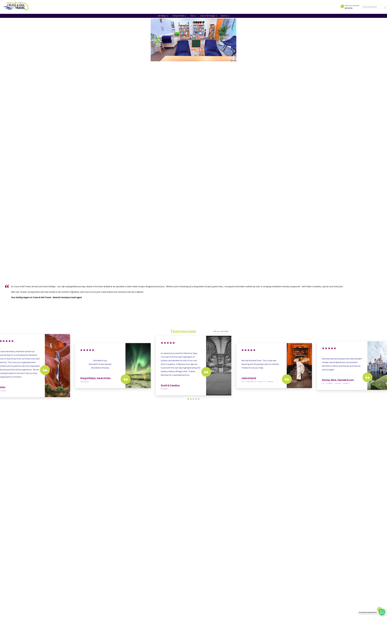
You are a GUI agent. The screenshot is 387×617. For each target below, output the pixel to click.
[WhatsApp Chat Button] (382, 612)
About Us (224, 16)
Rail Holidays (162, 16)
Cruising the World (178, 16)
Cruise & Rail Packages (207, 16)
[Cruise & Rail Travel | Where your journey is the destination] (16, 7)
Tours (192, 16)
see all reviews (221, 331)
